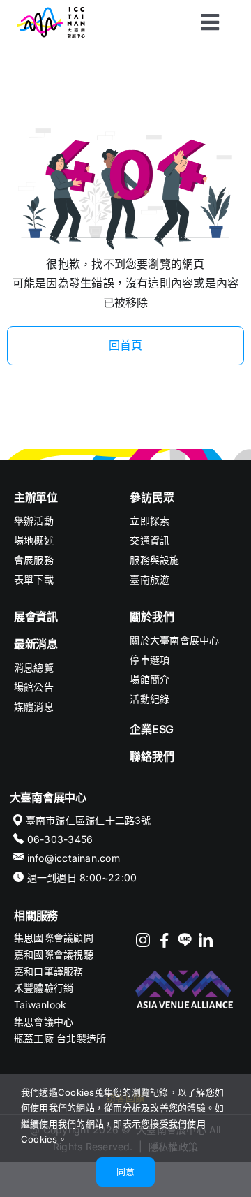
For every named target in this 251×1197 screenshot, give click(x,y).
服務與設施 (154, 560)
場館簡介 (149, 679)
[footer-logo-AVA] (184, 971)
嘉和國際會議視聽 (53, 954)
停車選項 (149, 660)
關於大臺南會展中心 (174, 640)
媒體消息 (34, 706)
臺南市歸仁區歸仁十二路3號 (88, 820)
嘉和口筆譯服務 (49, 971)
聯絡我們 (152, 756)
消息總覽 (34, 667)
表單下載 (34, 579)
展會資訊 (36, 617)
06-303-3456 (60, 839)
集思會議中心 (43, 1021)
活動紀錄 (149, 699)
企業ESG (152, 729)
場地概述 (34, 540)
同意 (125, 1171)
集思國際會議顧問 (53, 937)
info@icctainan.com (73, 858)
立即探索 (149, 521)
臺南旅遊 (149, 579)
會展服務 (34, 560)
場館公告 (34, 687)
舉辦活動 (34, 521)
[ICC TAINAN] (51, 13)
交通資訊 (149, 540)
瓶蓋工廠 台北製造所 (60, 1038)
